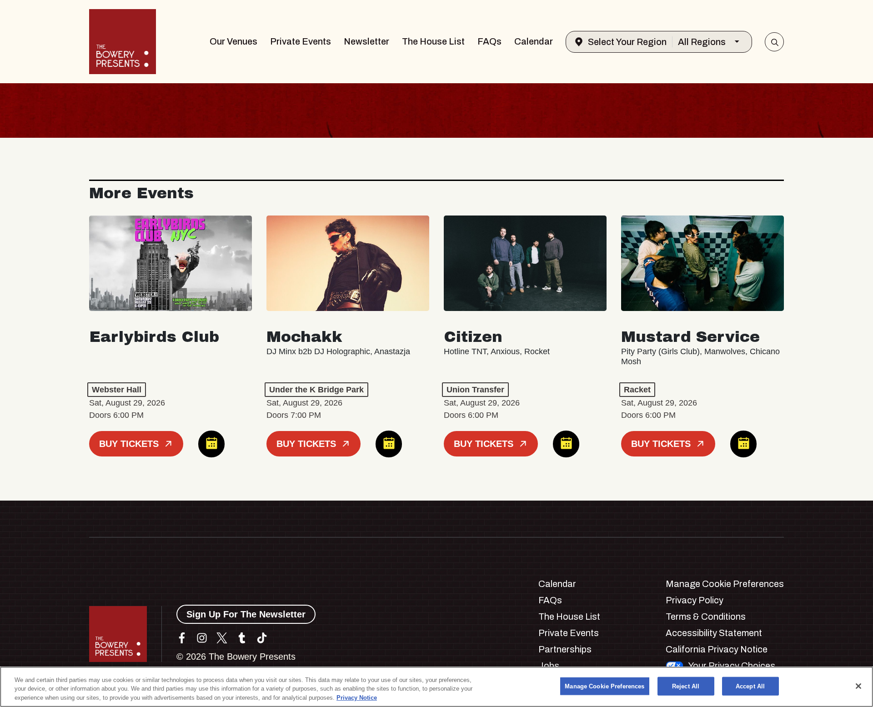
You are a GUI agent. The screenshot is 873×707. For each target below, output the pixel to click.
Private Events (300, 41)
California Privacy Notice (717, 649)
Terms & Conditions (706, 617)
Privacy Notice (356, 697)
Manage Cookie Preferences (604, 685)
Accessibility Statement (714, 633)
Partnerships (565, 649)
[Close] (858, 686)
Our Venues (233, 41)
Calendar (533, 41)
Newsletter (366, 41)
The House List (433, 41)
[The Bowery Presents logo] (122, 41)
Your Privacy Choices (731, 665)
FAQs (489, 41)
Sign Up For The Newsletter (246, 614)
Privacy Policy (694, 600)
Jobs (548, 666)
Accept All (750, 685)
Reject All (685, 685)
